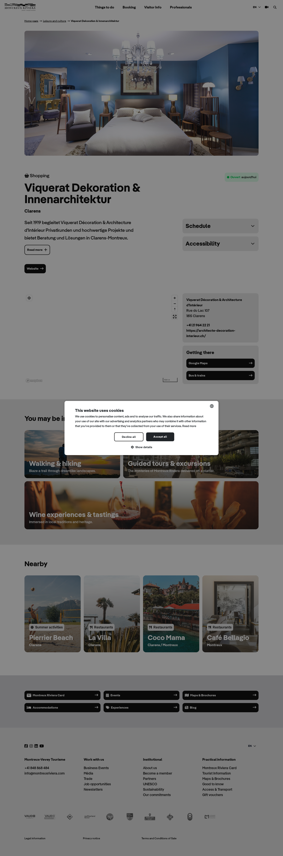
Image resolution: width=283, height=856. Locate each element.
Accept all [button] (160, 436)
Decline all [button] (129, 437)
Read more (189, 426)
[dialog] (141, 428)
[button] (141, 447)
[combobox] (212, 406)
